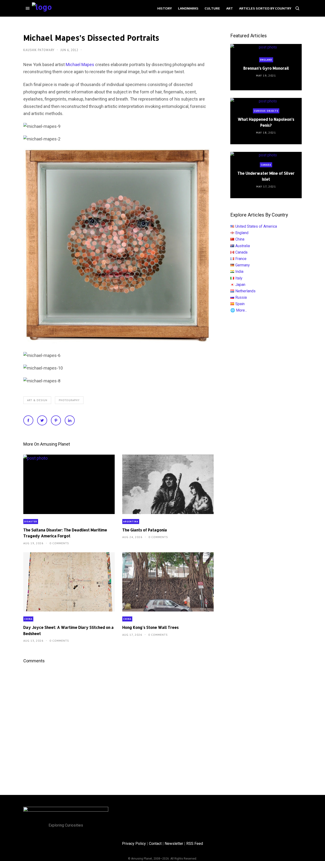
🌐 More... (238, 310)
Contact (155, 843)
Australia (242, 246)
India (239, 271)
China (28, 618)
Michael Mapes (80, 64)
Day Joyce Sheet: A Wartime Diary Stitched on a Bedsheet (68, 630)
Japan (240, 284)
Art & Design (37, 400)
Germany (242, 265)
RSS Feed (194, 843)
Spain (240, 304)
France (240, 258)
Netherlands (245, 291)
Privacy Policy (134, 843)
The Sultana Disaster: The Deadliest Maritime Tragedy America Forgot (65, 532)
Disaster (30, 521)
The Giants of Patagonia (144, 529)
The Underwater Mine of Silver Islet (266, 176)
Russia (241, 297)
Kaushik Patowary (39, 50)
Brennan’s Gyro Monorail (266, 68)
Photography (69, 400)
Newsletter (174, 843)
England (266, 59)
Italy (238, 278)
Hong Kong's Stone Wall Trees (150, 627)
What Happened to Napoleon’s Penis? (266, 122)
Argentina (130, 521)
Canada (266, 164)
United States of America (256, 226)
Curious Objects (266, 110)
